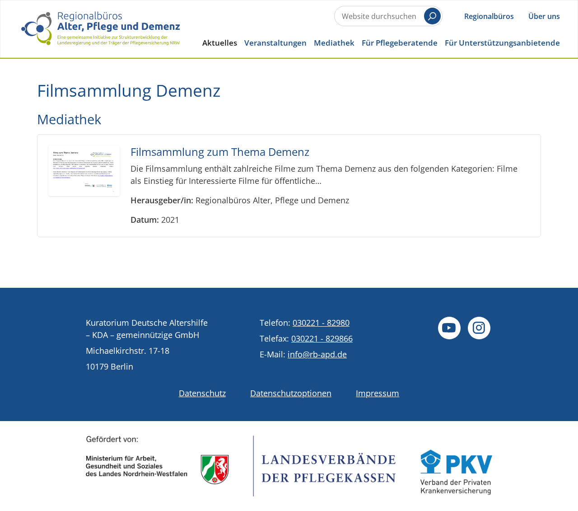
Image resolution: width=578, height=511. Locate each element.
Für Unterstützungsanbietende (502, 43)
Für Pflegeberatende (400, 43)
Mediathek (334, 43)
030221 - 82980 (321, 322)
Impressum (377, 393)
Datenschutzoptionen (290, 393)
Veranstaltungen (275, 43)
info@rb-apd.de (317, 354)
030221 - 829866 (322, 338)
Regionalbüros (489, 16)
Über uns (544, 16)
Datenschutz (202, 393)
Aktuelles (219, 43)
